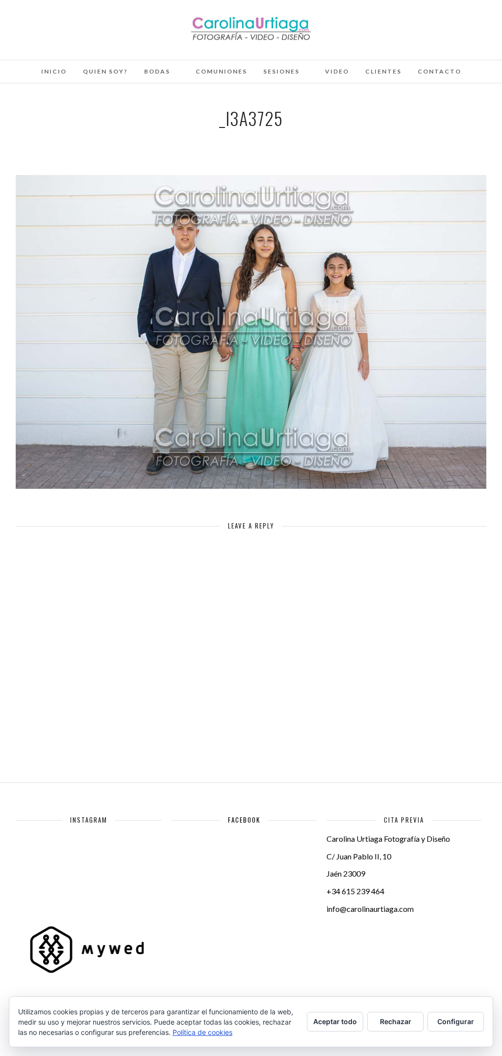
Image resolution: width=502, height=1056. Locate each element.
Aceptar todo (335, 1021)
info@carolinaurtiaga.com (370, 908)
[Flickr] (44, 21)
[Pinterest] (71, 21)
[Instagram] (84, 21)
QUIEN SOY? (105, 71)
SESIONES (281, 71)
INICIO (54, 71)
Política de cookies (202, 1032)
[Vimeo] (57, 21)
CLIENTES (383, 71)
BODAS (157, 71)
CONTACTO (439, 71)
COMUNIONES (221, 71)
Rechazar (395, 1021)
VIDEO (337, 71)
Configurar (455, 1021)
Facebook (244, 820)
